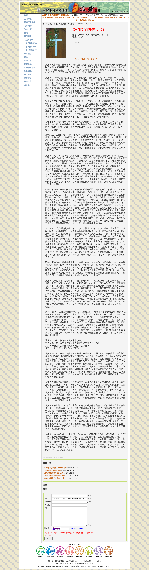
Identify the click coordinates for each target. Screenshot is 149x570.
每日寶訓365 (30, 47)
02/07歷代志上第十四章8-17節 (55, 468)
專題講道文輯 (53, 15)
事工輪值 (28, 75)
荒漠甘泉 (28, 40)
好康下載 (28, 61)
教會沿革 (28, 29)
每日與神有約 (30, 43)
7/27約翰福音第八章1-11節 (53, 473)
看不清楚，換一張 (76, 528)
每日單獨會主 (30, 50)
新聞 (26, 33)
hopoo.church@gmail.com (53, 566)
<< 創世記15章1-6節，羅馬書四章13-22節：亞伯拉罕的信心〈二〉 (67, 17)
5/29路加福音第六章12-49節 (54, 478)
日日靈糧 (28, 36)
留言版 (27, 85)
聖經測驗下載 (29, 68)
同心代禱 (28, 26)
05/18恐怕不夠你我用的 (52, 470)
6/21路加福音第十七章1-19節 (54, 475)
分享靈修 (28, 54)
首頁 (44, 15)
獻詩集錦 (28, 64)
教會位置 (28, 81)
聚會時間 (28, 78)
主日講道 (28, 19)
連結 (26, 57)
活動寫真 (28, 71)
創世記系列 (65, 15)
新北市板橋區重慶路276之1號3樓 (62, 561)
